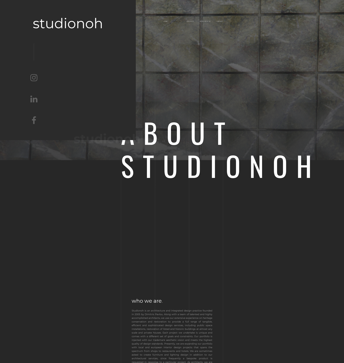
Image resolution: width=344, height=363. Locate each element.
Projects (190, 21)
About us (177, 21)
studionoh (68, 23)
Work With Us (205, 21)
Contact (220, 21)
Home (166, 21)
